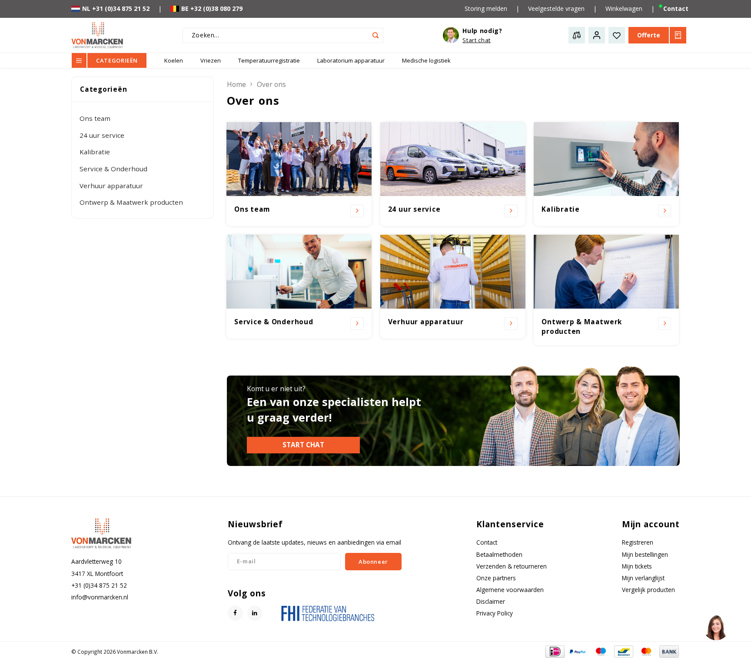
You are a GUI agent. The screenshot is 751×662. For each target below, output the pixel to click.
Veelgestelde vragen (556, 8)
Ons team (95, 118)
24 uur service (102, 135)
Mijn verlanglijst (643, 578)
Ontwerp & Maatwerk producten (131, 202)
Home (236, 84)
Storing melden (486, 8)
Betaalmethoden (499, 554)
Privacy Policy (494, 613)
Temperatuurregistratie (269, 60)
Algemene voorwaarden (510, 589)
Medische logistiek (426, 60)
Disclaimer (490, 601)
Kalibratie (95, 151)
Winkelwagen (623, 8)
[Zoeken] (375, 35)
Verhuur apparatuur (111, 185)
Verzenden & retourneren (511, 566)
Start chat (303, 444)
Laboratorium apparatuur (351, 60)
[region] (716, 627)
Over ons (271, 84)
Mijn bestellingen (645, 554)
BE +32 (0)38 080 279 (212, 8)
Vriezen (210, 60)
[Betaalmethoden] (554, 651)
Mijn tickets (637, 566)
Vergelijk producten (648, 589)
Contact (675, 8)
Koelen (173, 60)
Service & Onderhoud (113, 168)
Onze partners (496, 578)
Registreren (637, 542)
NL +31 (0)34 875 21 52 (116, 8)
